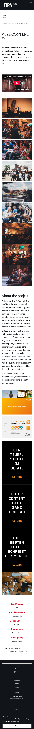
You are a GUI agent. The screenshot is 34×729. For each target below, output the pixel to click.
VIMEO (17, 683)
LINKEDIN (17, 687)
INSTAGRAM (17, 680)
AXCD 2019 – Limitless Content (19, 651)
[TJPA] (10, 8)
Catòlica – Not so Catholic (12, 648)
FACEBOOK (17, 677)
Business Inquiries (17, 666)
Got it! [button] (17, 726)
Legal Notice (17, 668)
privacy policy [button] (15, 721)
